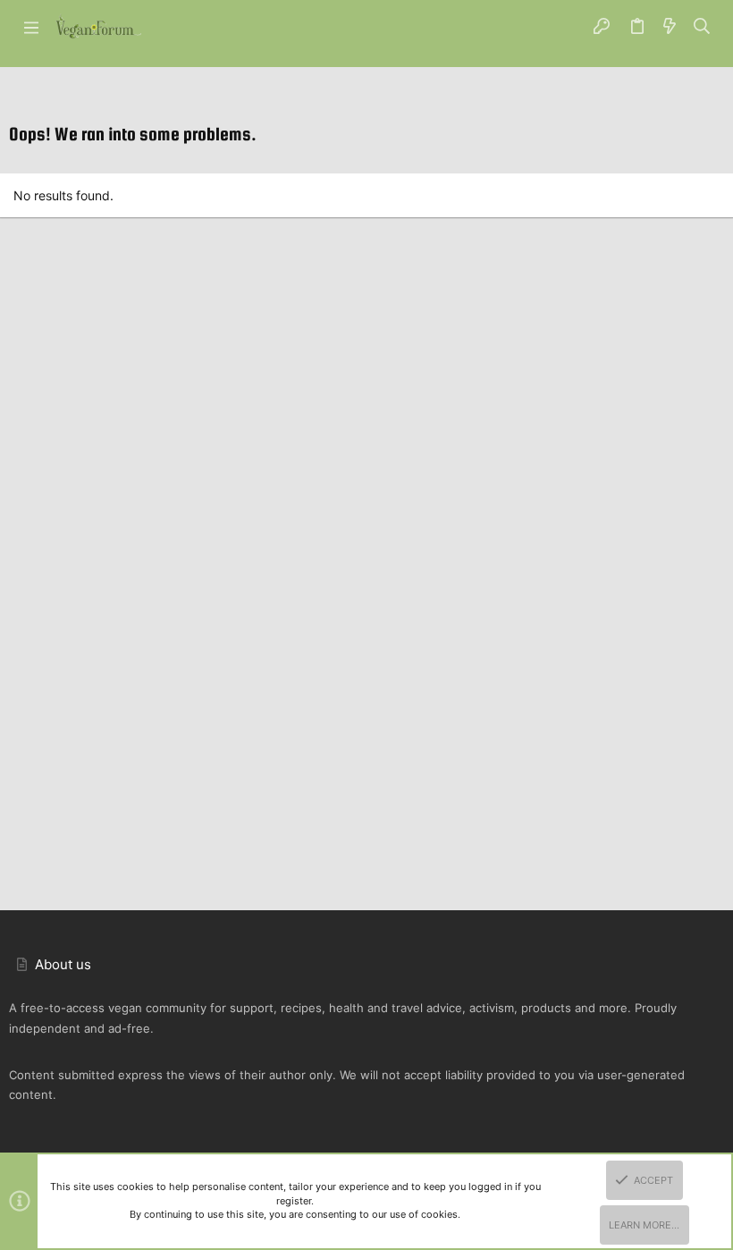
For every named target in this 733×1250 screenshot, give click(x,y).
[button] (31, 27)
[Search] (702, 26)
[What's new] (669, 26)
